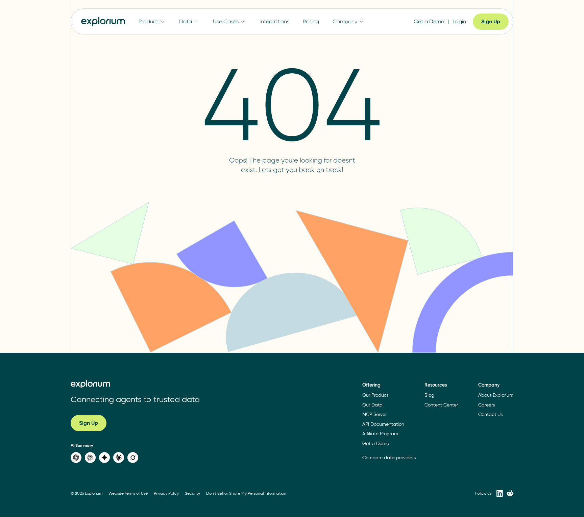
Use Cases (226, 21)
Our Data (372, 405)
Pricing (311, 21)
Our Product (375, 395)
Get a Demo (429, 21)
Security (192, 493)
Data (185, 21)
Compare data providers (389, 458)
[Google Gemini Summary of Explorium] (104, 457)
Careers (486, 405)
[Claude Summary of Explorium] (118, 457)
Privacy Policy (166, 493)
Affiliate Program (380, 434)
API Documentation (383, 424)
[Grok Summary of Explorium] (132, 457)
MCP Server (374, 414)
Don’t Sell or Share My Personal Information (246, 493)
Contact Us (490, 414)
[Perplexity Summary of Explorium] (90, 457)
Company (345, 21)
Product (148, 21)
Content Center (441, 405)
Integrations (274, 21)
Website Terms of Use (128, 493)
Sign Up (490, 21)
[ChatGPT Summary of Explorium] (76, 457)
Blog (429, 395)
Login (459, 21)
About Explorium (495, 395)
